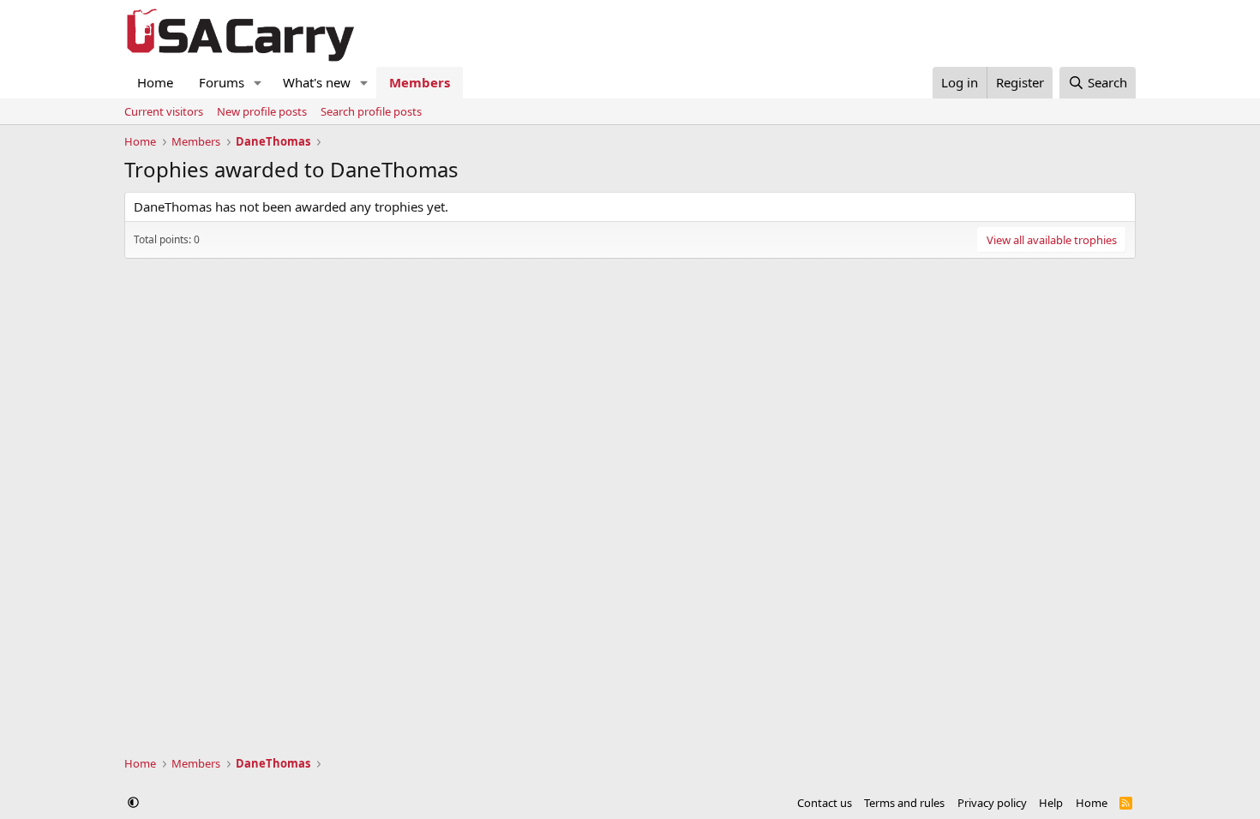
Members (419, 82)
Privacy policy (992, 802)
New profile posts (262, 111)
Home (155, 82)
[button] (258, 83)
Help (1051, 802)
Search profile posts (371, 111)
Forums (221, 82)
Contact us (824, 802)
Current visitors (163, 111)
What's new (317, 82)
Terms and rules (904, 802)
